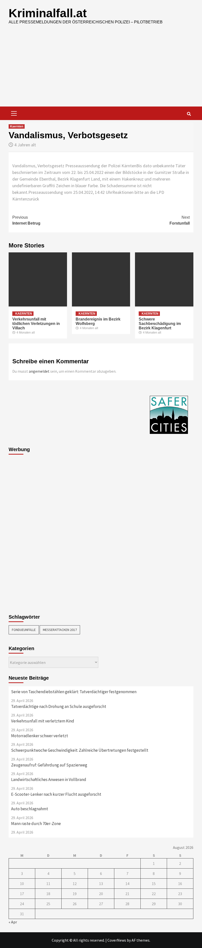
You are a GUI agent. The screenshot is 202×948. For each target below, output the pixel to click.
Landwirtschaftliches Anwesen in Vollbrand (48, 779)
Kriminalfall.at (48, 13)
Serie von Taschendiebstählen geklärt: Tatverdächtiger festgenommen (73, 691)
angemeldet (39, 371)
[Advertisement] (101, 69)
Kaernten (16, 126)
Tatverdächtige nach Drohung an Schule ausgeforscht (58, 706)
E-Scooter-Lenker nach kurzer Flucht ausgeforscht (56, 794)
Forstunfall (179, 220)
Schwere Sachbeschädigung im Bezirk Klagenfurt (160, 323)
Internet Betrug (26, 220)
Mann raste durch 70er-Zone (36, 823)
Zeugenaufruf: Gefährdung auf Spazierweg (49, 765)
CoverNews (116, 940)
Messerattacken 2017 (60, 629)
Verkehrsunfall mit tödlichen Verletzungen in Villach (36, 323)
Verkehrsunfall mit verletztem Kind (42, 721)
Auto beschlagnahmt (29, 808)
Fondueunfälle (24, 629)
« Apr (13, 921)
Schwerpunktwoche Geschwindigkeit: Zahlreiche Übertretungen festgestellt (79, 750)
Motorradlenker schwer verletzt (39, 735)
